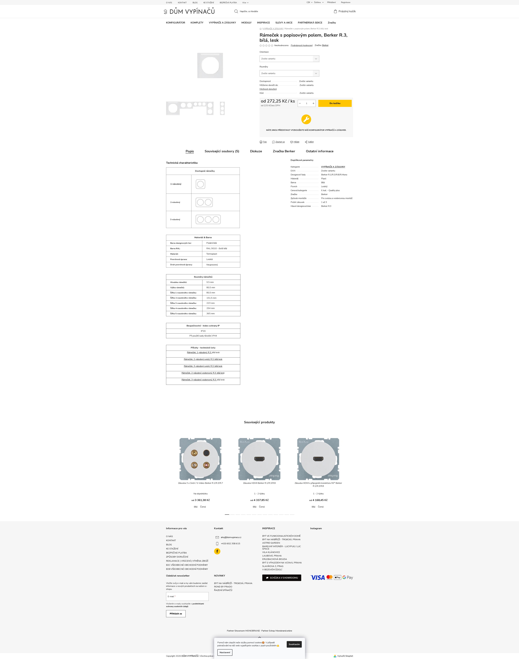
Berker (325, 45)
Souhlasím (294, 644)
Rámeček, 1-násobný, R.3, (199, 352)
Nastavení (225, 652)
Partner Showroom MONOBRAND (243, 630)
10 (281, 514)
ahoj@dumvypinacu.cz (231, 537)
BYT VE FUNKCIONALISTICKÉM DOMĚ (281, 536)
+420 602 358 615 (230, 543)
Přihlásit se (176, 613)
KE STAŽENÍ (209, 2)
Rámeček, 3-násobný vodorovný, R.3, (199, 379)
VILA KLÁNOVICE (271, 552)
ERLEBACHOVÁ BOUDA (274, 559)
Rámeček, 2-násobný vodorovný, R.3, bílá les (203, 372)
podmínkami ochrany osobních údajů (185, 605)
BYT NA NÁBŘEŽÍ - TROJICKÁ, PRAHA (281, 539)
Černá (203, 506)
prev (168, 475)
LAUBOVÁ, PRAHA (272, 556)
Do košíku (335, 103)
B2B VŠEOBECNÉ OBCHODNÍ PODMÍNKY (187, 569)
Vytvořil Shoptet (345, 656)
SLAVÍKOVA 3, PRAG (272, 566)
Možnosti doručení (268, 89)
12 (292, 514)
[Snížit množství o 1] (300, 103)
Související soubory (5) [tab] (222, 151)
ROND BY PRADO (223, 587)
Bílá (195, 506)
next (351, 475)
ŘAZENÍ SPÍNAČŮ (223, 590)
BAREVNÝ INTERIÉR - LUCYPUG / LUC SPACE (281, 547)
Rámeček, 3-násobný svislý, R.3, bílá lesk (203, 366)
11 (287, 514)
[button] (281, 578)
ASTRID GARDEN (271, 543)
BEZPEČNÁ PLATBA (228, 2)
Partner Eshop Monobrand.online (276, 630)
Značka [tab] (284, 151)
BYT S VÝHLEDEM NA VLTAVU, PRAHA (282, 563)
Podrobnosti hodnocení (301, 45)
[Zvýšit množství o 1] (313, 103)
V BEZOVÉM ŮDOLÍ (272, 570)
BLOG (195, 2)
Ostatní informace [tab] (320, 151)
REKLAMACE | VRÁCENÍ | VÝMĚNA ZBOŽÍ (187, 560)
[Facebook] (217, 551)
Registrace (345, 2)
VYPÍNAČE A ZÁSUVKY (333, 166)
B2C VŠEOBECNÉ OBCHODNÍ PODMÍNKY (187, 565)
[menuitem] (175, 22)
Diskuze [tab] (256, 151)
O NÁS (169, 2)
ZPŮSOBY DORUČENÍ (177, 556)
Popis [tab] (190, 151)
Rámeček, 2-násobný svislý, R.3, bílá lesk (203, 359)
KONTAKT (182, 2)
